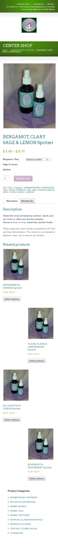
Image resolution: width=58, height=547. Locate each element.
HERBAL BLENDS (18, 506)
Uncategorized (16, 532)
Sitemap (50, 4)
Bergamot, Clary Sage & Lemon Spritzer (11, 164)
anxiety (12, 189)
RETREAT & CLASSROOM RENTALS (26, 519)
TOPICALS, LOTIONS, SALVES (23, 528)
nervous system (17, 191)
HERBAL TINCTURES (19, 515)
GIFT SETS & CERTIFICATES (23, 501)
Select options (12, 298)
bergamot (21, 189)
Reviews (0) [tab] (27, 200)
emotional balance (46, 189)
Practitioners (39, 4)
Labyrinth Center (23, 4)
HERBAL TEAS (16, 510)
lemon (6, 191)
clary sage (31, 189)
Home (5, 50)
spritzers (30, 191)
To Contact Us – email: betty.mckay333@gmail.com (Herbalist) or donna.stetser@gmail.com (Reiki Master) (30, 8)
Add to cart (23, 178)
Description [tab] (12, 200)
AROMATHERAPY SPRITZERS (22, 50)
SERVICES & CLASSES (20, 524)
